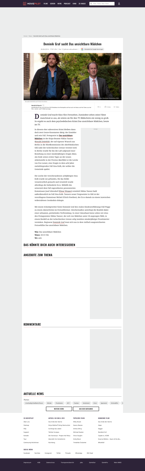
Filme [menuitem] (46, 3)
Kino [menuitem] (74, 3)
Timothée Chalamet (79, 442)
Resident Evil (102, 432)
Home (25, 36)
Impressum (27, 462)
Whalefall (101, 442)
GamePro (105, 462)
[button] (107, 107)
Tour (25, 439)
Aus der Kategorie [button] (86, 409)
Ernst (95, 403)
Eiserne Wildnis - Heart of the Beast (109, 439)
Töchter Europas (53, 432)
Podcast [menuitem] (67, 3)
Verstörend (86, 403)
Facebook (27, 453)
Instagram (48, 453)
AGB (38, 462)
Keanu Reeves (78, 425)
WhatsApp (78, 453)
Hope (100, 425)
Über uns (27, 422)
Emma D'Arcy (77, 429)
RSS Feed (90, 453)
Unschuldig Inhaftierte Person (34, 403)
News (30, 36)
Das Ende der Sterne (55, 422)
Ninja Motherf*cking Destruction (59, 425)
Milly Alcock (77, 422)
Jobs (81, 462)
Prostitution (59, 403)
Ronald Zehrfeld (42, 141)
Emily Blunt (77, 439)
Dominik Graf (59, 222)
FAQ (25, 429)
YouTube (37, 453)
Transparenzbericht (67, 462)
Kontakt (26, 435)
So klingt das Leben (54, 429)
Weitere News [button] (59, 409)
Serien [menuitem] (52, 3)
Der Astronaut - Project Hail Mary (59, 435)
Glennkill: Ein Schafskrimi (56, 439)
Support (26, 432)
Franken (76, 403)
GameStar (92, 462)
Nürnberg (51, 442)
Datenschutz (50, 462)
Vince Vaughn (77, 435)
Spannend (104, 403)
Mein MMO (117, 462)
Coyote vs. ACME (103, 435)
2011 (68, 403)
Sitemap (26, 425)
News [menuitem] (60, 3)
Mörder (49, 403)
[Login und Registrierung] (119, 3)
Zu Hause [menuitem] (82, 3)
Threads (68, 453)
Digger (100, 429)
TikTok (58, 453)
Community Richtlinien (31, 442)
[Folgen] (43, 105)
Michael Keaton (78, 432)
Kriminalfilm (114, 403)
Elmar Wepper (65, 191)
